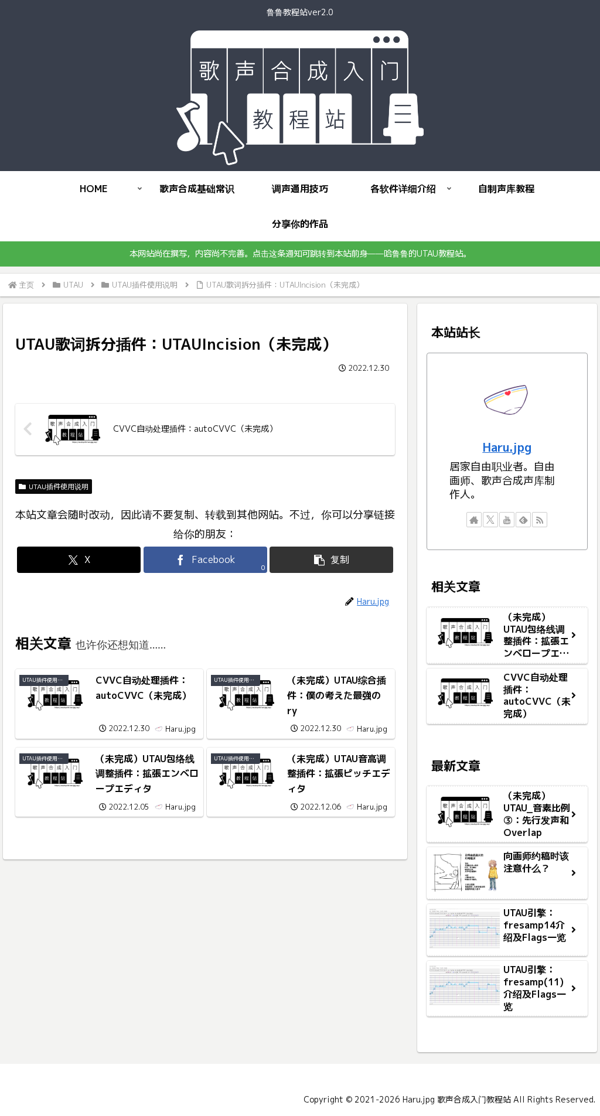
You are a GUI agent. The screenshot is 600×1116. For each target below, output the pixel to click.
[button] (331, 560)
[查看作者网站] (474, 519)
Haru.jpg (506, 447)
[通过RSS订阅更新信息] (539, 519)
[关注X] (490, 519)
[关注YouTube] (506, 519)
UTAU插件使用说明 (58, 487)
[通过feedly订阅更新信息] (523, 519)
